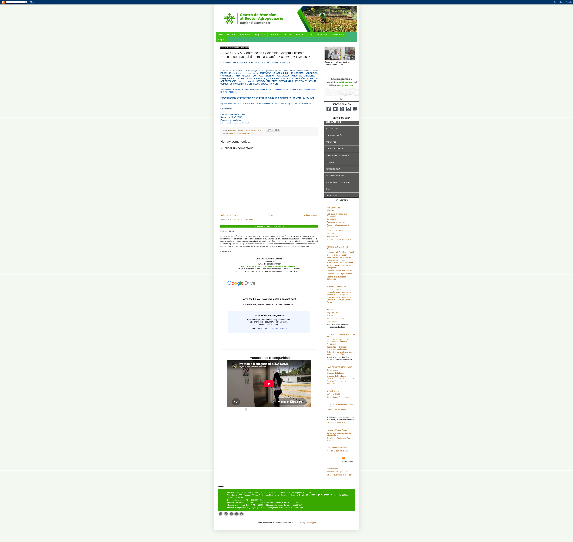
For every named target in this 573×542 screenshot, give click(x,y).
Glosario (330, 310)
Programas (260, 34)
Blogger (312, 523)
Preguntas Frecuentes (336, 319)
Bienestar (330, 211)
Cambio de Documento (336, 422)
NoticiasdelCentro (243, 134)
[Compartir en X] (272, 130)
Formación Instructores (336, 222)
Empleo (221, 39)
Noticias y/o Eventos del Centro (339, 239)
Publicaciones (332, 469)
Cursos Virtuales (333, 394)
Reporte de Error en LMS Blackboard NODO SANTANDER (340, 256)
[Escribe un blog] (269, 130)
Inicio (220, 34)
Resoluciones (332, 236)
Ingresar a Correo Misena (337, 430)
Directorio (274, 34)
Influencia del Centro (335, 230)
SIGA (310, 34)
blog (240, 123)
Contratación (332, 219)
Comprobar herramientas (337, 448)
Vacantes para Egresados (337, 472)
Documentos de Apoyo (336, 290)
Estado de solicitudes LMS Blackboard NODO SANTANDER (340, 261)
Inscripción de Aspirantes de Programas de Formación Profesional (338, 342)
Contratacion (232, 134)
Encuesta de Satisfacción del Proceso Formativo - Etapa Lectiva (340, 377)
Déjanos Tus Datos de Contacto (339, 475)
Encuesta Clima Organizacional (339, 274)
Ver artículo (245, 123)
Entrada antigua (310, 215)
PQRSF (330, 316)
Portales (300, 34)
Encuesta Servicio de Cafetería (339, 271)
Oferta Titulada (333, 391)
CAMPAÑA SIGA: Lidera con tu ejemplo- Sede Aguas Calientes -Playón (340, 300)
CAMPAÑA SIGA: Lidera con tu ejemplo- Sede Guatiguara (339, 294)
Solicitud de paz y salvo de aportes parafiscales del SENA (341, 353)
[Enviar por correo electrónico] (267, 130)
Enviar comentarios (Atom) (242, 219)
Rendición (322, 34)
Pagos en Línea (333, 313)
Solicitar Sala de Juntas (336, 410)
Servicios (287, 34)
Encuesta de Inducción (336, 373)
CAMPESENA (337, 34)
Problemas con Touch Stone (338, 451)
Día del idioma (332, 370)
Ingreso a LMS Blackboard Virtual (340, 252)
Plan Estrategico (333, 208)
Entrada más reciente (229, 215)
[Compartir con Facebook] (275, 130)
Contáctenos (332, 322)
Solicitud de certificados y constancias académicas (337, 348)
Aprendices (245, 34)
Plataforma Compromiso (336, 287)
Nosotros (231, 34)
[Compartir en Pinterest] (278, 130)
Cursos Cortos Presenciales (338, 397)
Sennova (330, 233)
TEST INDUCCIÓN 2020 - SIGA (339, 367)
